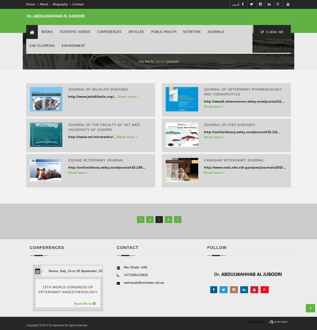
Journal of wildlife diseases (98, 89)
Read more (127, 96)
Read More (83, 303)
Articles (136, 32)
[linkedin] (244, 289)
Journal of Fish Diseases (229, 125)
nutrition (192, 32)
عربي (235, 4)
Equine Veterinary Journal (96, 160)
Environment (73, 45)
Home (30, 4)
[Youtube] (254, 289)
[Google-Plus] (265, 289)
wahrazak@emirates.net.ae (144, 282)
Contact (78, 4)
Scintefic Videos (75, 32)
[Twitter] (224, 289)
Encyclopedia (42, 45)
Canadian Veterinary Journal (234, 160)
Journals (215, 32)
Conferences (109, 32)
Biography (60, 4)
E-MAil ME (274, 32)
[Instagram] (234, 289)
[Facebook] (213, 289)
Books (47, 32)
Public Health (163, 32)
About (44, 4)
